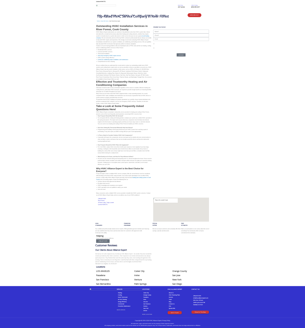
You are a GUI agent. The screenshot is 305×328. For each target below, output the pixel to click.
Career (140, 15)
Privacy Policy (176, 52)
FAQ (156, 15)
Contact (163, 15)
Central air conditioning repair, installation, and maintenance (113, 59)
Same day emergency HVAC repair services (109, 55)
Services (113, 15)
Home (99, 15)
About (106, 15)
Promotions (148, 15)
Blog (133, 15)
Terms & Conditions (184, 52)
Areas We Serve (124, 15)
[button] (97, 259)
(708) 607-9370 (102, 241)
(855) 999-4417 (195, 7)
